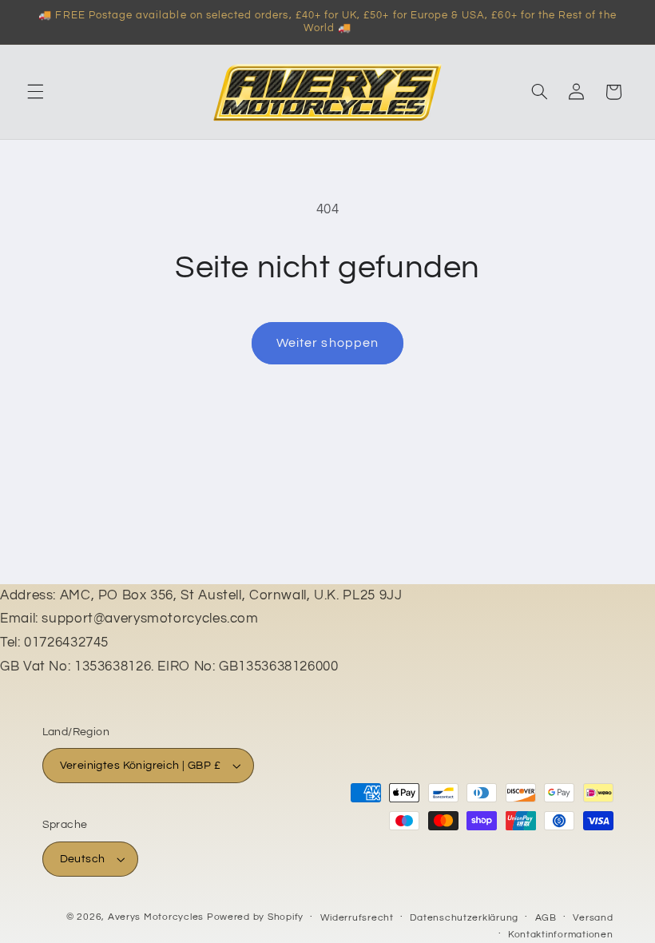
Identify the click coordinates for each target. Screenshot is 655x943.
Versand (593, 917)
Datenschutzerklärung (464, 917)
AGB (546, 917)
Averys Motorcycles (156, 917)
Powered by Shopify (255, 917)
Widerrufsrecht (357, 917)
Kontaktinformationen (560, 934)
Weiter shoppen (327, 342)
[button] (35, 92)
